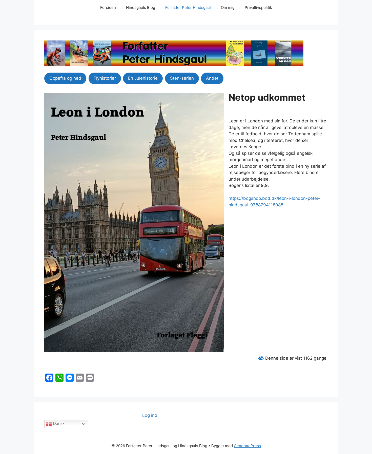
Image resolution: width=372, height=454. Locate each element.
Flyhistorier (105, 78)
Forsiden (108, 7)
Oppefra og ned (65, 78)
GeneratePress (247, 445)
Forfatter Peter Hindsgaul (188, 7)
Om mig (228, 7)
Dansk (58, 423)
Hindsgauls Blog (140, 7)
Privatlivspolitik (258, 7)
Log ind (149, 415)
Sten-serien (182, 78)
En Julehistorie (143, 78)
